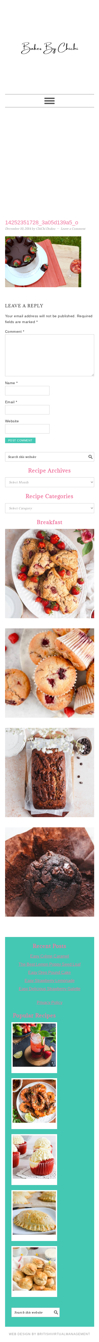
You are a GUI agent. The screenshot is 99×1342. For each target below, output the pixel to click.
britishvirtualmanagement (63, 1334)
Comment (14, 331)
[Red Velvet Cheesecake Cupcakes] (34, 1157)
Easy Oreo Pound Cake (49, 972)
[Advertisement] (49, 162)
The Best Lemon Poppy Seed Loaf (49, 964)
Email (11, 402)
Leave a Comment (73, 228)
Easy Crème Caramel (49, 956)
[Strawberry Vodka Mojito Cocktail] (34, 1045)
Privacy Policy (49, 1002)
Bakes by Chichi (49, 27)
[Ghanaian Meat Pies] (34, 1213)
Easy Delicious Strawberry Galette (49, 989)
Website (12, 421)
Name (11, 383)
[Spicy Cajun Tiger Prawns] (34, 1101)
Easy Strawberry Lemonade (50, 980)
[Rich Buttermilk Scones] (34, 1269)
